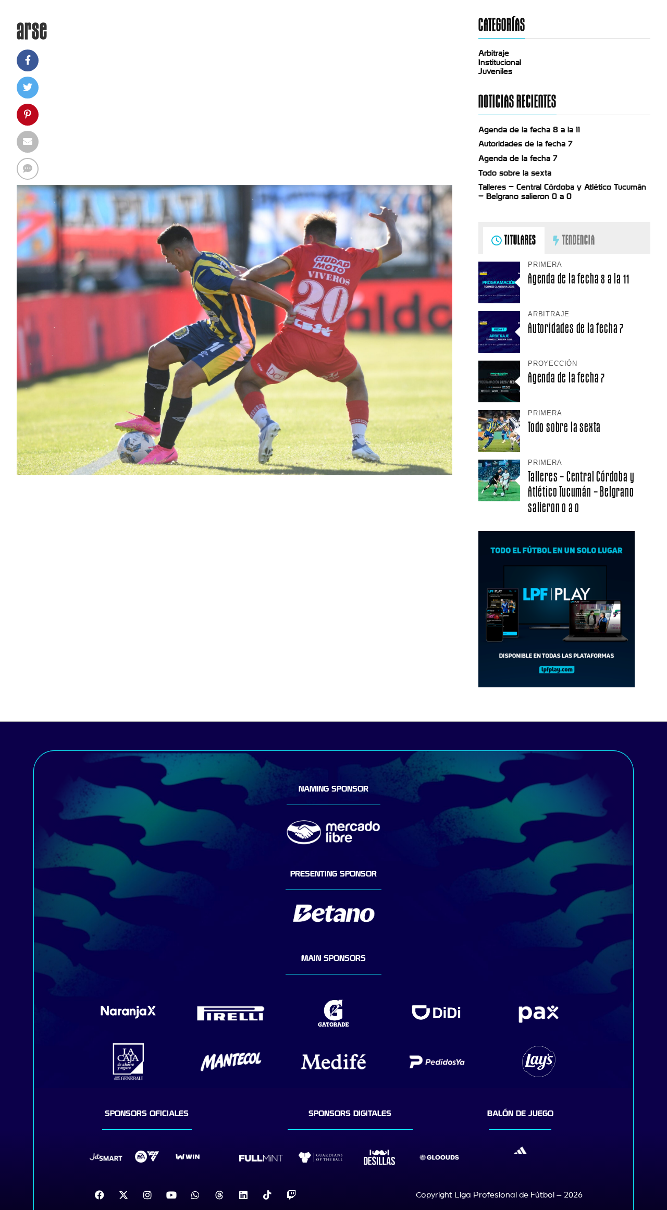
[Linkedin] (243, 1195)
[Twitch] (291, 1195)
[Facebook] (99, 1195)
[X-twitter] (123, 1195)
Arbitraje (493, 53)
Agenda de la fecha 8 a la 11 (529, 130)
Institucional (499, 62)
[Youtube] (171, 1195)
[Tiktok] (267, 1195)
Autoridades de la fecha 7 (525, 144)
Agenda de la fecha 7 (518, 158)
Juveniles (495, 71)
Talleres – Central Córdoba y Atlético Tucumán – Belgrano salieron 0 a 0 (562, 192)
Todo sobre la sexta (514, 173)
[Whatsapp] (195, 1195)
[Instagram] (147, 1195)
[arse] (234, 472)
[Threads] (219, 1195)
